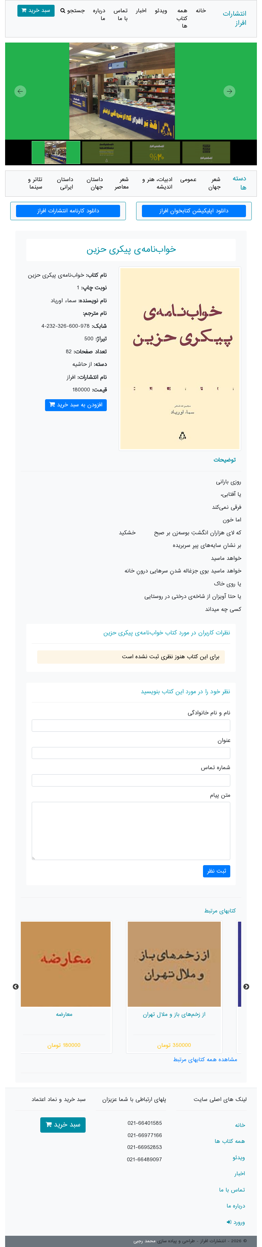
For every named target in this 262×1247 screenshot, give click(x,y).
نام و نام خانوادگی (209, 713)
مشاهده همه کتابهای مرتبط (205, 1060)
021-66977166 (145, 1136)
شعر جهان (214, 184)
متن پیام (220, 795)
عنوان (224, 741)
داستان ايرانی (65, 184)
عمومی (188, 180)
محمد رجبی (144, 1241)
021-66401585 (145, 1123)
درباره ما (99, 15)
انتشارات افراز (234, 19)
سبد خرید (38, 10)
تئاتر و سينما (35, 184)
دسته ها (239, 183)
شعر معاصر (122, 184)
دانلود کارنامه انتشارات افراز (68, 211)
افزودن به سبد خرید (78, 405)
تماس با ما (121, 15)
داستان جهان (95, 184)
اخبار (141, 11)
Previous (15, 987)
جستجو (75, 11)
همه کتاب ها (181, 18)
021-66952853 (144, 1148)
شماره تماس (215, 768)
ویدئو (161, 11)
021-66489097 (144, 1160)
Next (246, 987)
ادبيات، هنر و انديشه (157, 184)
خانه (201, 11)
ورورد (238, 1222)
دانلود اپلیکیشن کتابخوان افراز (194, 211)
